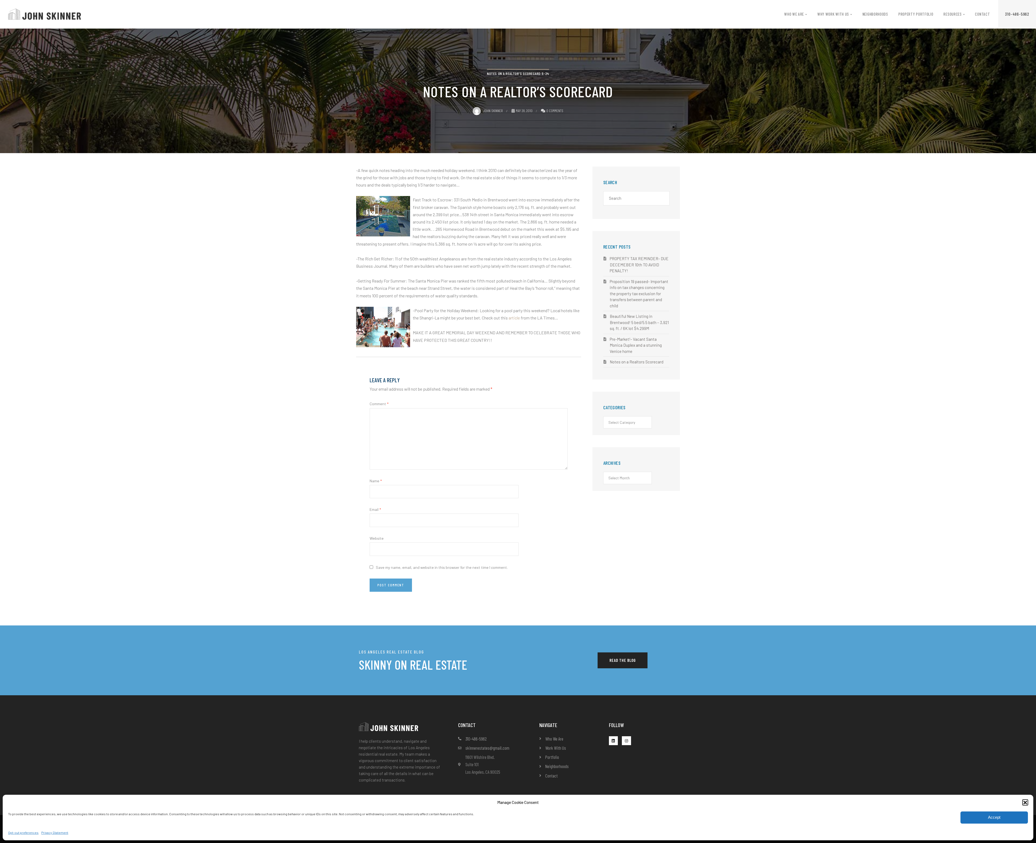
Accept (994, 817)
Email (375, 509)
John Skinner (493, 110)
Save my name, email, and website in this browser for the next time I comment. (442, 567)
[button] (1025, 802)
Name (376, 481)
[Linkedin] (613, 740)
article (514, 317)
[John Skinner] (44, 13)
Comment (379, 403)
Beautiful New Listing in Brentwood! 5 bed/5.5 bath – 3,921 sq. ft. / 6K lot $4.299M (639, 322)
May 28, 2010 (524, 110)
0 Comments (554, 110)
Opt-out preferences (23, 832)
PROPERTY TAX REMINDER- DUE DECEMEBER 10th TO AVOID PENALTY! (639, 264)
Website (377, 538)
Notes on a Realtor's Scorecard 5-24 (518, 73)
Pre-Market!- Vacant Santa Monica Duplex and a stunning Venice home (636, 345)
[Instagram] (626, 740)
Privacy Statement (54, 832)
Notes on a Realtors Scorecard (636, 361)
